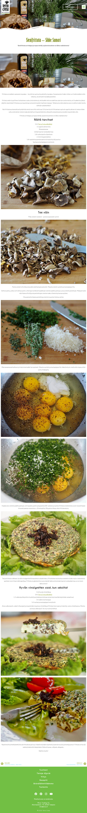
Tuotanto (43, 787)
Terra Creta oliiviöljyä (45, 124)
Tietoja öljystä (43, 773)
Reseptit (44, 780)
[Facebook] (35, 793)
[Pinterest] (41, 793)
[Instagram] (46, 793)
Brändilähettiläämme (43, 784)
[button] (84, 7)
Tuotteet (43, 770)
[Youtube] (51, 793)
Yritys (43, 777)
